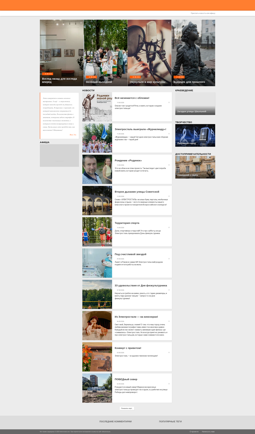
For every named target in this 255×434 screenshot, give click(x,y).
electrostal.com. (65, 431)
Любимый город (186, 143)
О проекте (194, 432)
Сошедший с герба (187, 175)
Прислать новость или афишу (202, 13)
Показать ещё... (127, 408)
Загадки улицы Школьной (191, 111)
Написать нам (208, 432)
